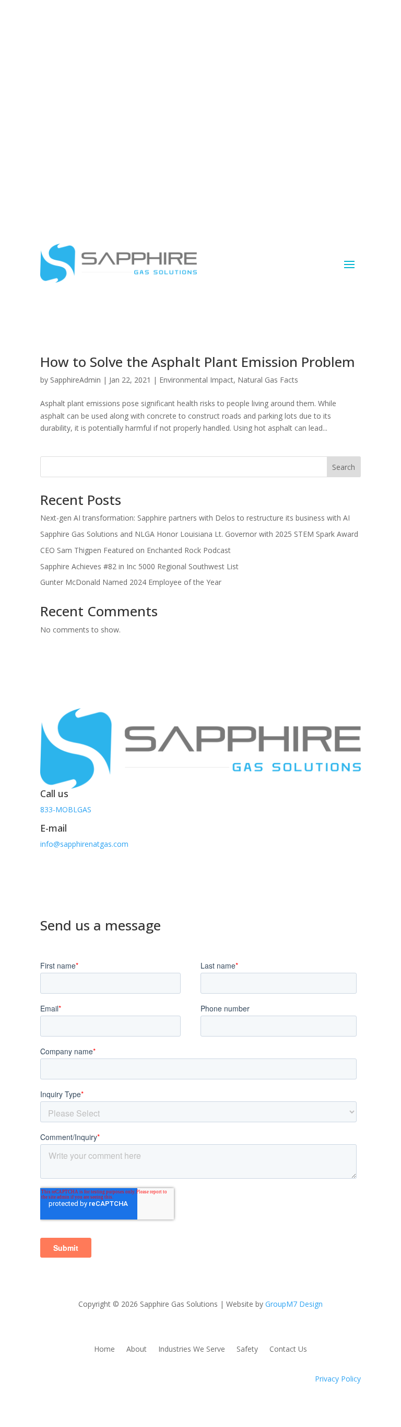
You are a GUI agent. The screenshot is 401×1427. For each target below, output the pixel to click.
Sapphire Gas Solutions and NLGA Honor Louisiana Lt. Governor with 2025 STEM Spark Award (199, 534)
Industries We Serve (191, 1349)
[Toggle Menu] (347, 107)
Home (104, 1349)
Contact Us (80, 147)
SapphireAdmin (75, 380)
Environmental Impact (196, 380)
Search (343, 467)
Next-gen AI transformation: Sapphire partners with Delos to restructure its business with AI (195, 518)
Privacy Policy (338, 1379)
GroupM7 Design (294, 1304)
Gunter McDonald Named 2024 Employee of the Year (130, 582)
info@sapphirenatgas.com (84, 844)
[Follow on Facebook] (48, 874)
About (136, 1349)
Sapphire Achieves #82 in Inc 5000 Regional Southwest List (139, 566)
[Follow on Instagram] (90, 874)
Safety (247, 1349)
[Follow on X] (69, 874)
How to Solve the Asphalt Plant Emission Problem (197, 361)
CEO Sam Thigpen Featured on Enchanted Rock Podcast (135, 550)
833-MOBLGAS (65, 809)
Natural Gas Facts (268, 380)
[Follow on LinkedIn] (111, 874)
